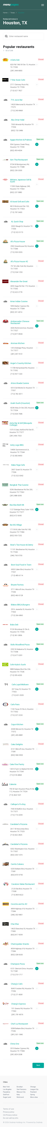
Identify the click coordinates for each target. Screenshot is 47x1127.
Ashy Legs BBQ (17, 445)
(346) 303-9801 (17, 915)
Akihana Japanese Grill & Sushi (20, 181)
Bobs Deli (14, 624)
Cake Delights (17, 744)
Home (5, 13)
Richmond (20, 1097)
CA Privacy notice (10, 1115)
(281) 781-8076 (17, 1015)
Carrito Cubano (17, 864)
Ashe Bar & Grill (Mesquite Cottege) (21, 424)
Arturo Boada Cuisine (20, 383)
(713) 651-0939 (18, 695)
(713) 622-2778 (16, 292)
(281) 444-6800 (16, 71)
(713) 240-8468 (17, 111)
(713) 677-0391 (17, 655)
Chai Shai (15, 924)
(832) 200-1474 (16, 855)
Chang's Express (18, 1004)
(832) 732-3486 (17, 131)
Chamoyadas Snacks (20, 944)
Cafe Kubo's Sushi (18, 664)
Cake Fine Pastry (17, 764)
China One (14, 1044)
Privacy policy (8, 1112)
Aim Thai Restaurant (19, 160)
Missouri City (21, 1092)
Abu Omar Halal (17, 120)
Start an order (39, 65)
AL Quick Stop (17, 221)
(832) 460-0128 (17, 595)
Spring (32, 1094)
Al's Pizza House (17, 241)
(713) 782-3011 (17, 394)
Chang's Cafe (17, 984)
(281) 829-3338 (16, 1054)
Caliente (12, 784)
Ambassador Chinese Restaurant (20, 322)
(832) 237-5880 (16, 192)
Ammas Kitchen (18, 343)
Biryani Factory (17, 585)
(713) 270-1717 (17, 975)
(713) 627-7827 (16, 91)
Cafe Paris (15, 704)
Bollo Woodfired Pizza (20, 644)
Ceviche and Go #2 (19, 904)
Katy (18, 1094)
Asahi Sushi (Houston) (20, 403)
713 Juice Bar (17, 100)
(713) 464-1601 (15, 795)
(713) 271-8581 (17, 995)
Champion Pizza (18, 964)
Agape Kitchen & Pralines (21, 140)
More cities (34, 1097)
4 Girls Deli (14, 60)
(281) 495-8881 (17, 735)
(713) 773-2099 (17, 815)
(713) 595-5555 (16, 252)
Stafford (6, 1094)
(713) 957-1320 (16, 374)
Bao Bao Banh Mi (17, 505)
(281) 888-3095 (16, 496)
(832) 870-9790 (17, 875)
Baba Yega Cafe (18, 465)
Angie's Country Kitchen (20, 363)
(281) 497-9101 (17, 354)
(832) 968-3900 (17, 755)
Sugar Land (7, 1097)
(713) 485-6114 (17, 575)
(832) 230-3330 (16, 170)
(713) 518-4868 (16, 775)
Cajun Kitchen (17, 724)
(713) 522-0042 (17, 476)
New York (6, 1087)
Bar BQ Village (16, 525)
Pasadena (6, 1092)
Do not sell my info (10, 1118)
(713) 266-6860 (17, 615)
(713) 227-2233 (17, 715)
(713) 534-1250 (17, 272)
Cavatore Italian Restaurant (23, 884)
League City (34, 1089)
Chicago (33, 1087)
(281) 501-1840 (17, 1034)
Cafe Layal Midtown (20, 684)
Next (38, 1065)
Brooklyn (20, 1087)
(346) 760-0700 (16, 555)
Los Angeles (7, 1089)
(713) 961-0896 (16, 635)
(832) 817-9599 (17, 935)
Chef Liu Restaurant (19, 1024)
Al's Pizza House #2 (19, 261)
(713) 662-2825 (16, 835)
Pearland (33, 1092)
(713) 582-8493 (16, 456)
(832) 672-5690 (16, 516)
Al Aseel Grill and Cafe (19, 201)
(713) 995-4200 (16, 675)
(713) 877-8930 (17, 334)
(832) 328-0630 (17, 955)
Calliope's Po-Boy (18, 804)
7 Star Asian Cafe (17, 80)
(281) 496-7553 (16, 436)
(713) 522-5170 (17, 232)
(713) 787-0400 (16, 212)
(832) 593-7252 (16, 536)
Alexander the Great (18, 281)
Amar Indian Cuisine (19, 301)
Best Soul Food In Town (21, 565)
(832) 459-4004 (16, 150)
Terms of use (8, 1109)
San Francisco (21, 1089)
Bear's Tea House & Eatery (21, 545)
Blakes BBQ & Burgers (20, 605)
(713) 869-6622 (17, 895)
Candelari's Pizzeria (18, 824)
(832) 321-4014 (16, 312)
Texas (12, 13)
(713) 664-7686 (16, 414)
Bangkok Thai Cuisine (19, 485)
